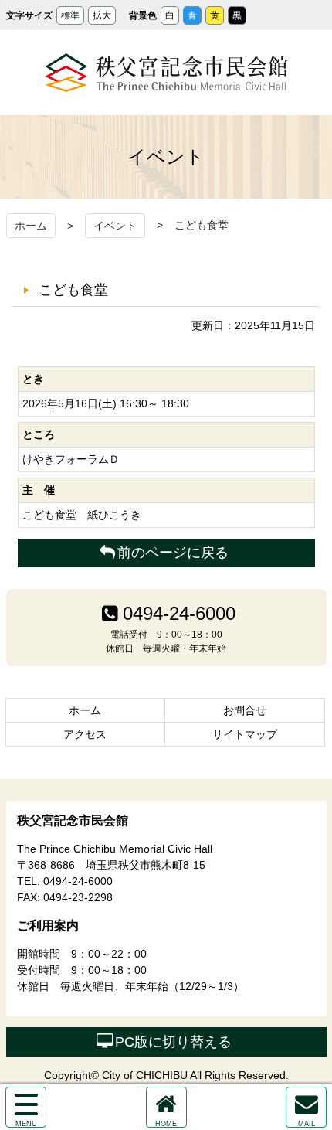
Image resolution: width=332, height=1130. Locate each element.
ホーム (31, 226)
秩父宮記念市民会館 (166, 72)
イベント (115, 226)
